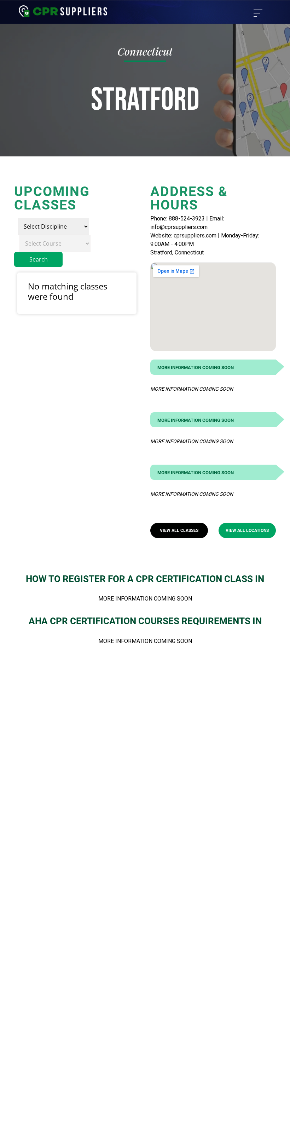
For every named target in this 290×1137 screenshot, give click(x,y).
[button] (179, 530)
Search (38, 259)
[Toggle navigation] (258, 13)
